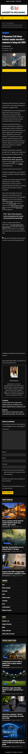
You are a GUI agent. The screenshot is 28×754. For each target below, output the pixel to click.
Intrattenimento (6, 607)
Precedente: (13, 403)
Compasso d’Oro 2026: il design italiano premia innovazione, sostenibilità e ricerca (13, 572)
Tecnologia (4, 601)
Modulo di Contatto (7, 610)
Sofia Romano (7, 46)
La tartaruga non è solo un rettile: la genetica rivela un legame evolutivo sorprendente (12, 663)
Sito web (4, 464)
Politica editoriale (6, 630)
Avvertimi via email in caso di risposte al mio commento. (13, 480)
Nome (4, 452)
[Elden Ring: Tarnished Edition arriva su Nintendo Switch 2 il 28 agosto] (14, 537)
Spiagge (20, 163)
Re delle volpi (12, 203)
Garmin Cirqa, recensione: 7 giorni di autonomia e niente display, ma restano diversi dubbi (13, 716)
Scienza (5, 657)
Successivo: (13, 412)
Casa (3, 584)
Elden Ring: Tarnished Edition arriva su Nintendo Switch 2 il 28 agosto (12, 548)
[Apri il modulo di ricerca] (25, 17)
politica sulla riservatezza (8, 634)
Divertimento (6, 33)
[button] (2, 18)
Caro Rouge (9, 201)
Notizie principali (6, 588)
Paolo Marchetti (6, 526)
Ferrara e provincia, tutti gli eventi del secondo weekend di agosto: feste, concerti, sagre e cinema (12, 523)
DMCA (3, 627)
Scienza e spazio (6, 597)
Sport (3, 604)
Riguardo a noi (5, 621)
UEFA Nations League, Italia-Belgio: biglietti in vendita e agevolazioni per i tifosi (12, 690)
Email (4, 458)
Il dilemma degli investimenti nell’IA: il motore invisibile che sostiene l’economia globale (13, 742)
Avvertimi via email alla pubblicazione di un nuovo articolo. (13, 487)
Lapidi (13, 161)
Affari (3, 594)
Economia (6, 736)
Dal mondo (4, 591)
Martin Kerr (19, 207)
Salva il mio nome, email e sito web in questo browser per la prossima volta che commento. (14, 472)
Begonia (4, 199)
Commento (6, 429)
